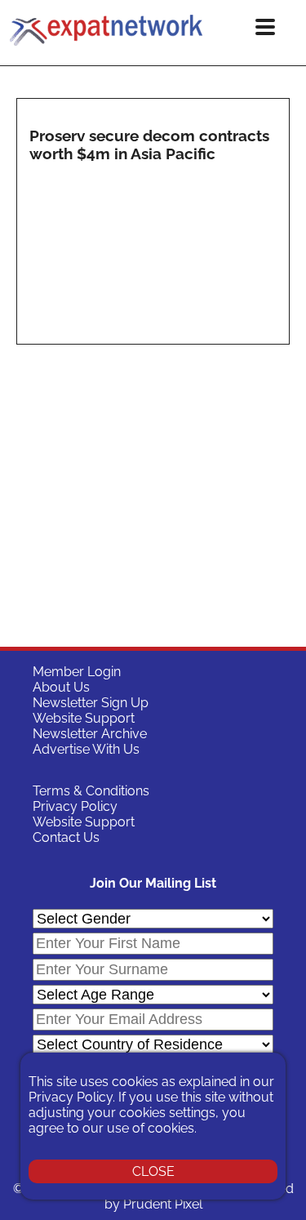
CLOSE (153, 1171)
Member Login (77, 671)
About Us (61, 687)
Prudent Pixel (162, 1204)
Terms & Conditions (91, 791)
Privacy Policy (75, 806)
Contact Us (66, 837)
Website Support (84, 718)
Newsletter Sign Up (91, 702)
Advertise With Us (86, 749)
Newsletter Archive (90, 733)
